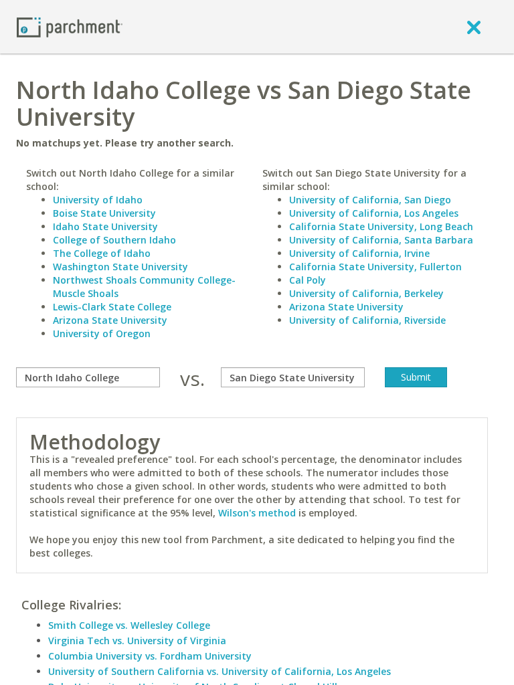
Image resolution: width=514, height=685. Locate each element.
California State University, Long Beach (381, 226)
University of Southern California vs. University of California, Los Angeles (219, 671)
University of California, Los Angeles (373, 213)
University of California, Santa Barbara (381, 239)
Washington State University (120, 266)
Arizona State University (110, 320)
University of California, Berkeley (366, 293)
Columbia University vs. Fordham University (150, 656)
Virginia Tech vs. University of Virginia (137, 640)
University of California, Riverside (367, 320)
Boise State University (104, 213)
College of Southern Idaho (114, 239)
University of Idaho (98, 199)
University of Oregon (102, 333)
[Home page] (69, 26)
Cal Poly (307, 280)
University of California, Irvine (359, 253)
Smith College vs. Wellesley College (129, 625)
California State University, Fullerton (375, 266)
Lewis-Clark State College (112, 306)
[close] (473, 27)
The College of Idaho (102, 253)
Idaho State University (105, 226)
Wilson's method (257, 512)
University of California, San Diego (370, 199)
